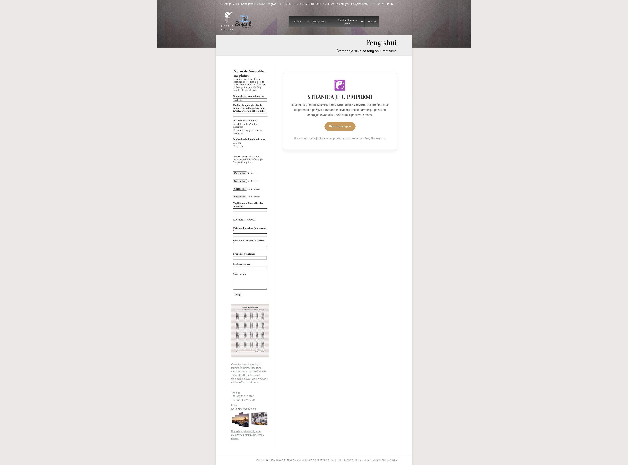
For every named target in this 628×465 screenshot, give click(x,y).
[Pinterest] (388, 4)
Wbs (394, 460)
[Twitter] (379, 4)
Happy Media (372, 460)
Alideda (385, 460)
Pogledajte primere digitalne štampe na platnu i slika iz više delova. (247, 435)
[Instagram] (392, 4)
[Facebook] (374, 4)
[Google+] (383, 4)
